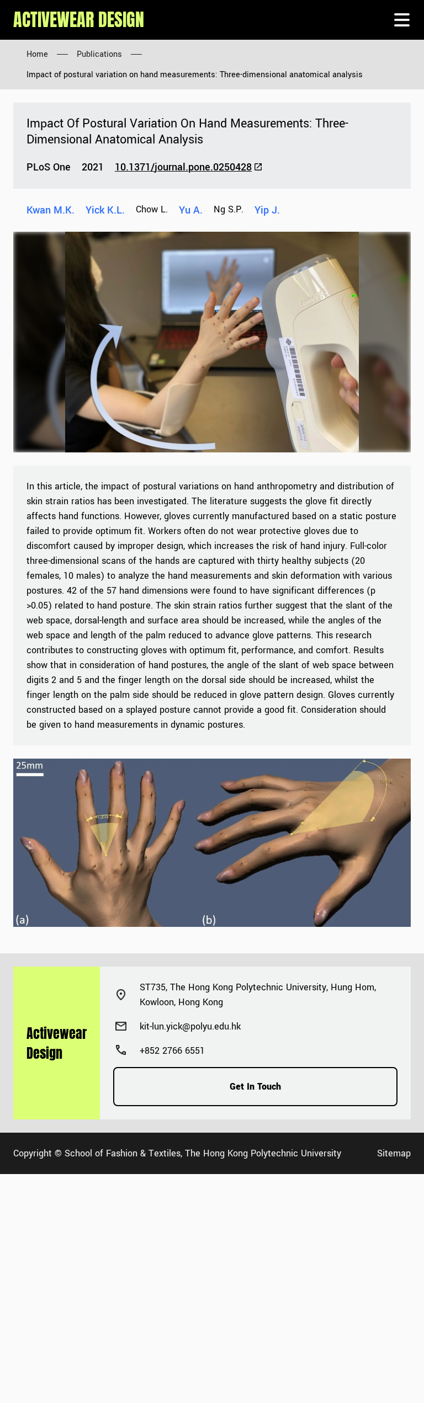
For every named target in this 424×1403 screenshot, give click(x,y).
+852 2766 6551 (172, 1050)
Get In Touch (255, 1086)
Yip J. (267, 210)
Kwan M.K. (50, 210)
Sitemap (394, 1153)
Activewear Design (78, 20)
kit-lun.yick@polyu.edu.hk (190, 1026)
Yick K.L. (105, 210)
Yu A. (191, 210)
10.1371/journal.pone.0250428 (183, 167)
